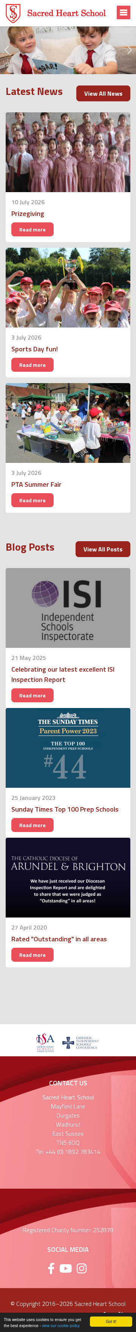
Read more (32, 229)
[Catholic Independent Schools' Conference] (81, 1042)
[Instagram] (82, 1268)
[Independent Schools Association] (45, 1042)
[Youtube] (65, 1268)
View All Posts (102, 549)
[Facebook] (51, 1268)
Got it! (111, 1321)
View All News (103, 93)
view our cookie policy (61, 1325)
